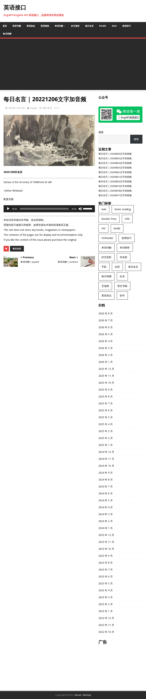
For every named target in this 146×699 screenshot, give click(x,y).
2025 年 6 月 (105, 410)
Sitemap (87, 695)
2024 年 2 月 (105, 521)
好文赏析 (75, 25)
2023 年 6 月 (105, 576)
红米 (122, 276)
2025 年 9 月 (105, 389)
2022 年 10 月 (106, 632)
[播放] (8, 209)
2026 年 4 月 (105, 341)
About (78, 695)
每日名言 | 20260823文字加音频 (115, 167)
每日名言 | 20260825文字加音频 (115, 158)
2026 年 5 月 (105, 334)
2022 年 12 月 (106, 618)
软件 (122, 295)
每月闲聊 (7, 33)
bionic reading (123, 209)
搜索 (100, 132)
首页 (5, 25)
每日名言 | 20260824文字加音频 (115, 163)
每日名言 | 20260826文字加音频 (115, 153)
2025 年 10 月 (106, 382)
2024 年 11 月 (106, 458)
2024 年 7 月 (105, 486)
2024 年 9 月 (105, 472)
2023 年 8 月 (105, 562)
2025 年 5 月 (105, 417)
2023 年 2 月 (105, 604)
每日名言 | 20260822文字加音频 (115, 172)
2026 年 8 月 (105, 313)
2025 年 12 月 (106, 368)
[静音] (80, 209)
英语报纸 (45, 25)
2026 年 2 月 (105, 355)
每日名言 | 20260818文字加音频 (115, 190)
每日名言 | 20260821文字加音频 (115, 176)
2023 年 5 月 (105, 583)
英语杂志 (31, 25)
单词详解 (59, 25)
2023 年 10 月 (106, 548)
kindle (117, 228)
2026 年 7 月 (105, 320)
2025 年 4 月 (105, 424)
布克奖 (123, 257)
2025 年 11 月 (106, 375)
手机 (103, 266)
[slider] (88, 208)
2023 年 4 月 (105, 590)
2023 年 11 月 (106, 542)
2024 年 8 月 (105, 479)
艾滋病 (105, 286)
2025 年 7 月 (105, 403)
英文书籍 (122, 286)
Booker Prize (108, 218)
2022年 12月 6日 (16, 108)
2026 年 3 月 (105, 348)
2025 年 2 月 (105, 438)
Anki (114, 25)
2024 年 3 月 (105, 514)
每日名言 (89, 25)
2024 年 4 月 (105, 507)
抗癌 (117, 266)
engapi (33, 108)
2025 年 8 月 (105, 396)
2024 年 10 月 (106, 465)
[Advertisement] (73, 65)
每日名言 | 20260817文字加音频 (115, 195)
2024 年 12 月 (106, 452)
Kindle (102, 25)
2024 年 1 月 (105, 528)
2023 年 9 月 (105, 555)
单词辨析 (125, 247)
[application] (49, 208)
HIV (103, 228)
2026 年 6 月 (105, 327)
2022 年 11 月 (106, 625)
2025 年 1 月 (105, 445)
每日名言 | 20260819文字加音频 (115, 186)
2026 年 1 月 (105, 362)
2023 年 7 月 (105, 569)
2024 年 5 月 (105, 500)
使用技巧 (126, 25)
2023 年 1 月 (105, 611)
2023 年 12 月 (106, 535)
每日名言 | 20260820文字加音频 (115, 181)
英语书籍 (16, 25)
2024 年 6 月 (105, 493)
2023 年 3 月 (105, 597)
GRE (127, 218)
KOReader (107, 238)
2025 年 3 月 (105, 431)
